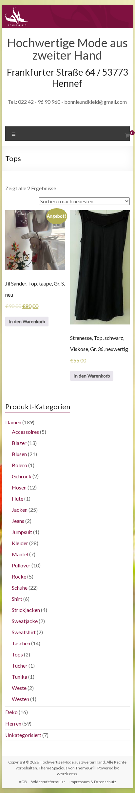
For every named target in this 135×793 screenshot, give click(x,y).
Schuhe (20, 587)
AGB (23, 781)
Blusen (19, 454)
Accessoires (25, 432)
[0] (127, 135)
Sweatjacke (25, 621)
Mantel (20, 554)
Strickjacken (26, 610)
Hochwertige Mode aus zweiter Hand (67, 48)
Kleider (20, 543)
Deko (11, 712)
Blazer (19, 443)
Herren (13, 723)
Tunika (19, 676)
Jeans (18, 521)
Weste (19, 688)
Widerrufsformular (48, 781)
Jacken (20, 510)
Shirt (17, 599)
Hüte (17, 498)
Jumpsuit (22, 532)
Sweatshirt (24, 632)
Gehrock (21, 476)
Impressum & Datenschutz (92, 781)
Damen (13, 422)
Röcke (19, 576)
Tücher (20, 665)
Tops (17, 654)
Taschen (21, 643)
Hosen (19, 487)
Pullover (21, 565)
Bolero (19, 465)
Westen (20, 699)
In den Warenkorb (27, 321)
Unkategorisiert (23, 735)
